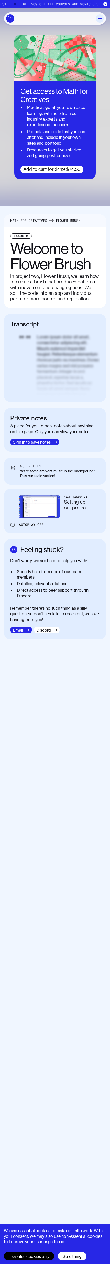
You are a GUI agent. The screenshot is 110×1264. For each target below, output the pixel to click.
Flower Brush (68, 220)
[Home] (10, 18)
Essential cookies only (29, 1256)
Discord (24, 595)
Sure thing (72, 1256)
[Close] (105, 4)
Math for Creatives (28, 220)
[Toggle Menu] (100, 18)
